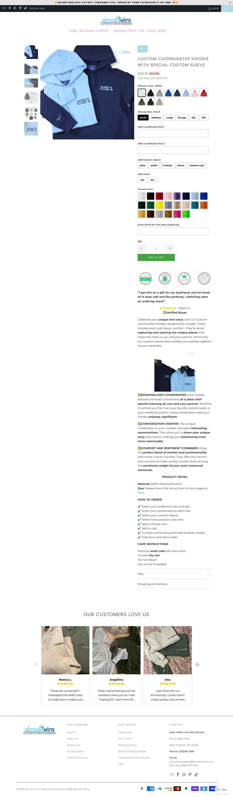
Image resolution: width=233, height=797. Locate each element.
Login (215, 8)
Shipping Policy (127, 745)
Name (180, 165)
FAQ (120, 764)
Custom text (197, 165)
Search (71, 732)
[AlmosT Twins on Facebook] (9, 8)
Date (142, 165)
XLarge (182, 117)
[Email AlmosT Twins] (4, 8)
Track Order (125, 732)
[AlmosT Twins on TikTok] (25, 8)
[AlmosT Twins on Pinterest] (20, 8)
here (141, 492)
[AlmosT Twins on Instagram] (14, 8)
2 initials (167, 165)
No (152, 180)
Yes (142, 180)
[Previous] (43, 93)
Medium (156, 117)
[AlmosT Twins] (116, 23)
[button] (95, 31)
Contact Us (73, 745)
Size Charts (125, 738)
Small (143, 117)
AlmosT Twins (33, 789)
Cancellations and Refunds (134, 757)
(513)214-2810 (37, 8)
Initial (154, 165)
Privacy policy (75, 751)
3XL (204, 117)
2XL (194, 117)
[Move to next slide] (197, 665)
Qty (140, 241)
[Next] (131, 93)
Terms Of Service (77, 757)
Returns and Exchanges (132, 751)
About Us (72, 738)
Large (169, 117)
